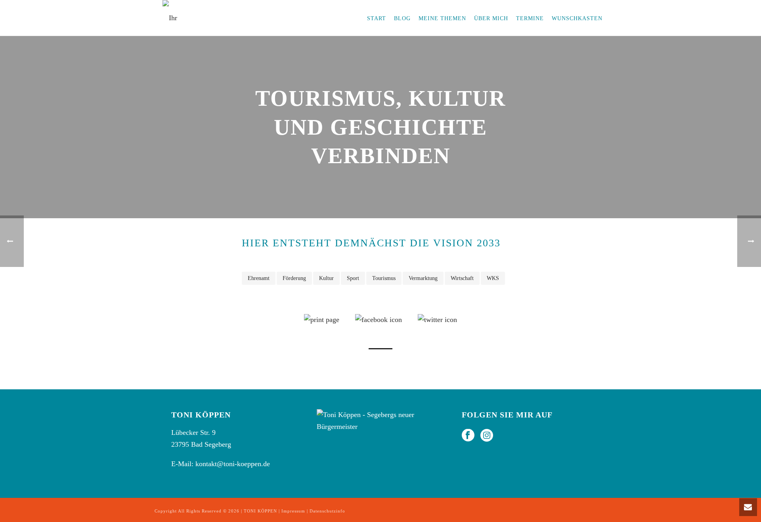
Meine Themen (442, 18)
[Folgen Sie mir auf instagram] (486, 436)
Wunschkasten (577, 18)
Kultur (326, 278)
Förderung (294, 278)
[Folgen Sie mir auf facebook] (468, 436)
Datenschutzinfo (327, 511)
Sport (353, 278)
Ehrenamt (259, 278)
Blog (402, 18)
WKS (493, 278)
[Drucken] (321, 319)
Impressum (293, 511)
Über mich (491, 18)
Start (376, 18)
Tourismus (384, 278)
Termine (530, 18)
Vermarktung (423, 278)
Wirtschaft (462, 278)
